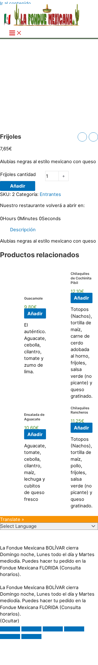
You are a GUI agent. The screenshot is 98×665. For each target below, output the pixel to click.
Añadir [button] (34, 313)
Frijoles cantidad (18, 174)
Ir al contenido (15, 3)
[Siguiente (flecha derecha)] (31, 636)
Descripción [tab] (23, 229)
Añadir (17, 186)
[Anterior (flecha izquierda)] (10, 636)
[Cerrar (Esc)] (74, 628)
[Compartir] (53, 628)
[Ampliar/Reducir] (10, 628)
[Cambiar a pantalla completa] (31, 628)
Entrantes (50, 194)
